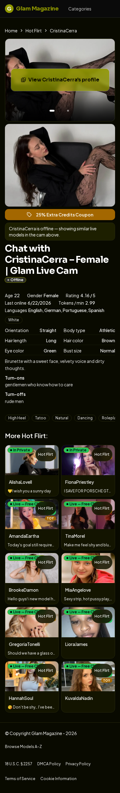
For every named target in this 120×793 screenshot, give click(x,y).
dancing (85, 418)
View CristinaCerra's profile (67, 81)
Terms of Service (20, 778)
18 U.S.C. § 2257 (18, 764)
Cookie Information (58, 778)
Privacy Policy (78, 764)
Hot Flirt (34, 30)
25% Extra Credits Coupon (67, 216)
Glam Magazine (32, 8)
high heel (17, 418)
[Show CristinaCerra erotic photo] (52, 110)
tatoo (40, 418)
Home (11, 30)
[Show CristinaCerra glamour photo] (68, 110)
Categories (79, 8)
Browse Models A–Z (23, 746)
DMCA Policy (49, 764)
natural (61, 418)
